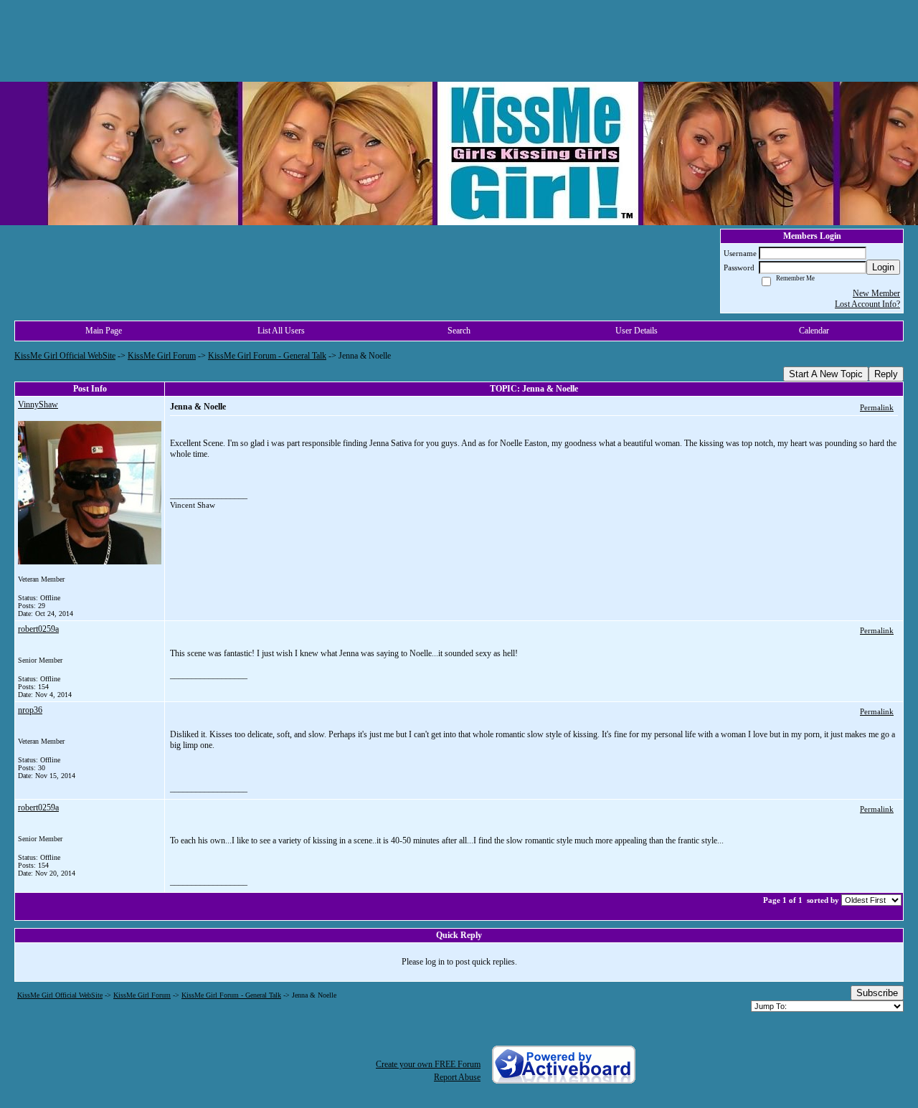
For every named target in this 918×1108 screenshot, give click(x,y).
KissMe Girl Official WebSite (64, 356)
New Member (876, 293)
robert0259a (38, 629)
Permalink (877, 407)
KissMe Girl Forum (162, 356)
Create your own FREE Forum (428, 1064)
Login (883, 267)
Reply (886, 374)
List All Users (281, 331)
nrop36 (30, 710)
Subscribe (877, 993)
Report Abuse (457, 1077)
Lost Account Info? (867, 304)
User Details (636, 331)
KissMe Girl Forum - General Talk (267, 356)
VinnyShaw (38, 404)
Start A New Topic (826, 374)
